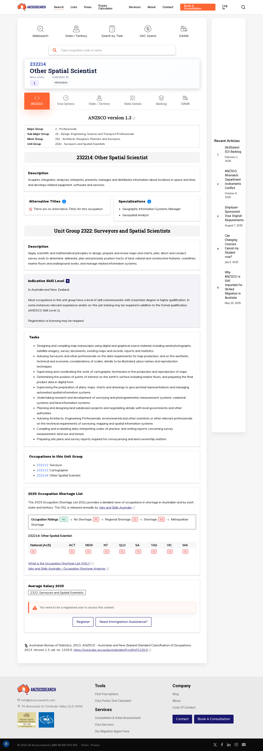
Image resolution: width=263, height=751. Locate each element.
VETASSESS (61, 82)
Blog (176, 694)
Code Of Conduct (184, 707)
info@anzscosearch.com (38, 700)
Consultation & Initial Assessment (118, 718)
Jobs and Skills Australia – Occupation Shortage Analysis (66, 568)
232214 (42, 475)
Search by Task (112, 36)
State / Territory (76, 36)
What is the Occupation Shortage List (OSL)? (59, 563)
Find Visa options (106, 694)
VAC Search (148, 36)
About (176, 701)
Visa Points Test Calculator (113, 701)
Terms (85, 745)
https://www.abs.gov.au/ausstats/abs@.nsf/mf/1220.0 (111, 650)
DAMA (184, 36)
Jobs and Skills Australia (115, 507)
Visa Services (104, 724)
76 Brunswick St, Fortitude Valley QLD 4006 (52, 706)
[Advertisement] (223, 75)
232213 (42, 470)
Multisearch (40, 36)
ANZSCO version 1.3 (109, 117)
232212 (42, 465)
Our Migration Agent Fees (112, 731)
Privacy (95, 745)
